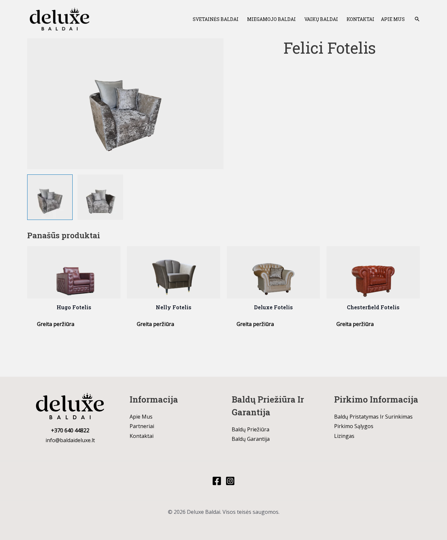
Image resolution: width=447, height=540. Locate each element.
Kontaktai (360, 19)
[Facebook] (217, 481)
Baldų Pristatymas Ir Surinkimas (373, 416)
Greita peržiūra (55, 324)
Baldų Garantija (251, 438)
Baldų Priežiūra (250, 429)
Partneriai (142, 426)
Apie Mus (393, 19)
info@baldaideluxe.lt (70, 440)
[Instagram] (230, 481)
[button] (417, 19)
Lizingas (344, 436)
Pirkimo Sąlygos (353, 426)
